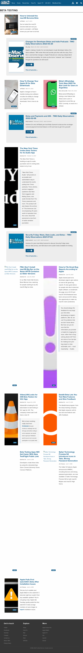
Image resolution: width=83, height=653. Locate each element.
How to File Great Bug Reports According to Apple (68, 269)
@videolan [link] (25, 426)
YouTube (6, 633)
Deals (19, 3)
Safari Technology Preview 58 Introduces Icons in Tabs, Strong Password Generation (68, 456)
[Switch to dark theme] (77, 3)
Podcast (73, 39)
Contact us (6, 638)
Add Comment (44, 47)
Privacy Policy (7, 643)
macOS (44, 638)
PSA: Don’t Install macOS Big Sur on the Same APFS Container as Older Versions (29, 270)
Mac (24, 633)
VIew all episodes (31, 70)
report (22, 609)
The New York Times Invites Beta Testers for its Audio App (29, 150)
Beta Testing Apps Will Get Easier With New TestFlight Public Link (29, 454)
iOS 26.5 (47, 3)
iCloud (44, 640)
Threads (6, 635)
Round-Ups (25, 3)
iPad (24, 638)
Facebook (6, 630)
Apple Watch (45, 630)
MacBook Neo (56, 3)
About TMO (7, 640)
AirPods (25, 640)
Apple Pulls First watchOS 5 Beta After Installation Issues (29, 581)
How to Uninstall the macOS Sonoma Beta (29, 16)
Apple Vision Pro (46, 627)
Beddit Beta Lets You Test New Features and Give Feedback (68, 396)
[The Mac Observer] (5, 3)
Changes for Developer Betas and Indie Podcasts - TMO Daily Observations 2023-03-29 (50, 42)
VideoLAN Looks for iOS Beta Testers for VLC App (29, 396)
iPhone (25, 635)
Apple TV (40, 3)
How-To (33, 3)
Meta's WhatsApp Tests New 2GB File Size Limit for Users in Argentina (68, 84)
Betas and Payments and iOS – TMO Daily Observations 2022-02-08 (50, 117)
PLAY (28, 65)
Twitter (5, 627)
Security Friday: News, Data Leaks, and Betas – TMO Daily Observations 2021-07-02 (48, 235)
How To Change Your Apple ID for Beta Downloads (29, 83)
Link (15, 225)
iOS (43, 635)
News (13, 3)
